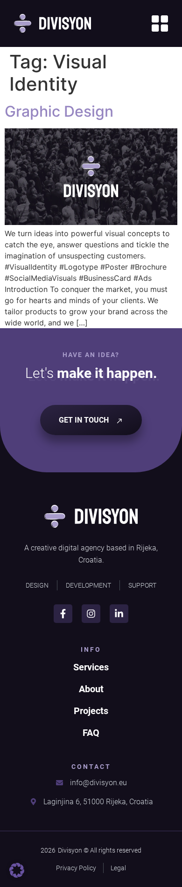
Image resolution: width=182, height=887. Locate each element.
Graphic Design (59, 111)
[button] (17, 870)
